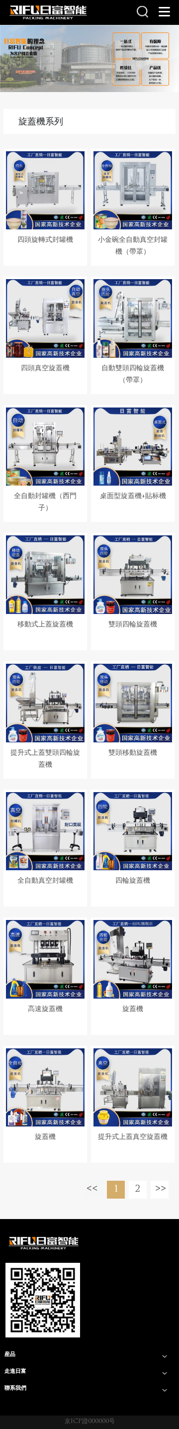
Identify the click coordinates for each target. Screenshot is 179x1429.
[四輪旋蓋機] (132, 831)
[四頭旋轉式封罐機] (45, 190)
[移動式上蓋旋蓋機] (45, 574)
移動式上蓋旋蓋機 (45, 624)
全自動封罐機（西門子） (45, 502)
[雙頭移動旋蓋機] (132, 703)
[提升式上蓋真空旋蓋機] (132, 1087)
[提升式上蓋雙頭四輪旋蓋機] (45, 703)
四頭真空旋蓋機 (45, 368)
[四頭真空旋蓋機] (45, 318)
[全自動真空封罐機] (45, 831)
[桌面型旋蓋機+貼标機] (132, 447)
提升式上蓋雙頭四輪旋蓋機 (45, 759)
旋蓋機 (132, 1009)
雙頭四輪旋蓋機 (132, 624)
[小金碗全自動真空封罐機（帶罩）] (132, 190)
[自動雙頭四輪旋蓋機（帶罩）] (132, 318)
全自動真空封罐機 (45, 881)
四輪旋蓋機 (132, 881)
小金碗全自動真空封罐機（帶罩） (133, 246)
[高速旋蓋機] (45, 959)
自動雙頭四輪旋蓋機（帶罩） (132, 374)
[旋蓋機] (132, 959)
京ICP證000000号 (90, 1422)
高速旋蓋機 (45, 1009)
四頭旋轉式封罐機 (45, 240)
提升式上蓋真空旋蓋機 (133, 1137)
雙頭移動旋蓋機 (132, 753)
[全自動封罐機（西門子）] (45, 447)
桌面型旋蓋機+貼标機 (133, 496)
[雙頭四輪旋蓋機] (132, 574)
